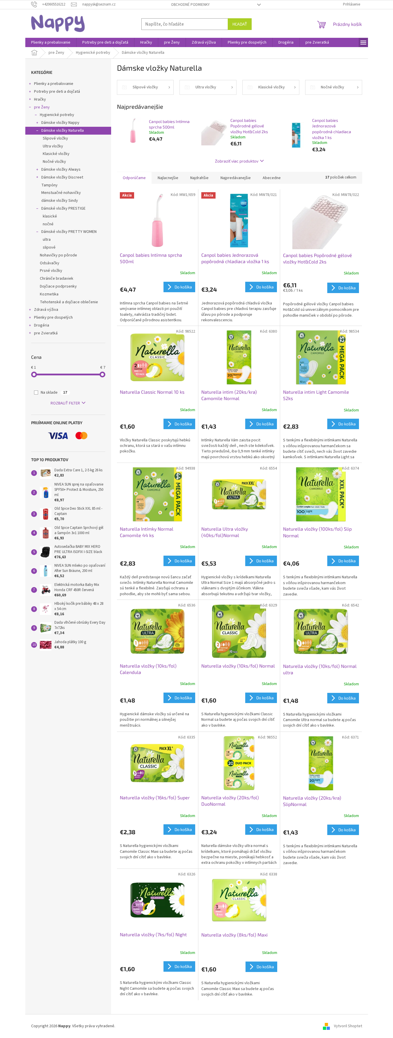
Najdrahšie (199, 178)
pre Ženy (42, 107)
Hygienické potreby (57, 115)
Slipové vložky (55, 138)
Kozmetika (49, 294)
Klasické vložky (56, 154)
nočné (48, 224)
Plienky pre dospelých (53, 317)
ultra (47, 239)
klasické (50, 216)
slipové (49, 247)
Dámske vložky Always (61, 169)
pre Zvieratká (46, 333)
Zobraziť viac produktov (236, 160)
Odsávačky (49, 263)
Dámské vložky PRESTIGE (63, 208)
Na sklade (54, 392)
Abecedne (272, 178)
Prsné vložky (51, 271)
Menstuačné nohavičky (61, 193)
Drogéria (41, 325)
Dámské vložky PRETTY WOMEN (69, 232)
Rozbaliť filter (65, 403)
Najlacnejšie (168, 178)
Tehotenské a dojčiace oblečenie (69, 302)
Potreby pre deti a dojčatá (57, 91)
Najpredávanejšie (235, 178)
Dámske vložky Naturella (62, 130)
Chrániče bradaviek (56, 278)
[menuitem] (50, 42)
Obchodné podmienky (190, 4)
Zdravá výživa (46, 310)
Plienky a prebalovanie (53, 84)
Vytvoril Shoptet (348, 1026)
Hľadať (239, 24)
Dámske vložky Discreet (62, 177)
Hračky (40, 99)
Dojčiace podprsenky (58, 286)
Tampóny (49, 185)
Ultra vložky (53, 146)
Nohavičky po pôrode (58, 255)
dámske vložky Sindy (59, 201)
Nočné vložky (54, 162)
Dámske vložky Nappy (60, 123)
